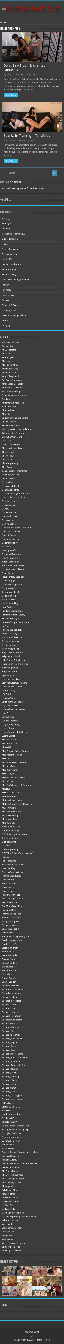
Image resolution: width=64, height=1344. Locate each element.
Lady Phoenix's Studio (12, 686)
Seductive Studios (10, 955)
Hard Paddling (8, 607)
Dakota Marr (8, 482)
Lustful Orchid (8, 736)
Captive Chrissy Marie (12, 437)
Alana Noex (7, 361)
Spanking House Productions (15, 1057)
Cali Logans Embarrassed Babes (17, 429)
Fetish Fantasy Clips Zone (13, 577)
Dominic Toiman (9, 535)
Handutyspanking (10, 603)
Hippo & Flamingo (10, 618)
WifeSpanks (7, 1239)
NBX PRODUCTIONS (11, 826)
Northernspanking (10, 830)
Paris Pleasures (9, 861)
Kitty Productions (10, 671)
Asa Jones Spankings (11, 391)
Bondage (6, 223)
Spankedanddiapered (12, 1019)
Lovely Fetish (8, 717)
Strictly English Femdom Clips (15, 1125)
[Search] (54, 173)
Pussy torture (8, 295)
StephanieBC (8, 1118)
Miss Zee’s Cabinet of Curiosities (17, 785)
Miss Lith (6, 758)
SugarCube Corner (11, 1141)
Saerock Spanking (10, 929)
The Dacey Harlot (10, 1171)
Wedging (6, 325)
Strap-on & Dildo (10, 305)
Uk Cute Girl (7, 1205)
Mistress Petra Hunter (12, 800)
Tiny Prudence (8, 1194)
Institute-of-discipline (12, 637)
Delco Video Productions (13, 497)
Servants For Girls (10, 959)
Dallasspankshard (10, 486)
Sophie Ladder (9, 982)
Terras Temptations (11, 1167)
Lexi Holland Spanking (12, 702)
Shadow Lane (8, 967)
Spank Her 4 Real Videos (13, 989)
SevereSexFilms (9, 963)
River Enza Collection (11, 917)
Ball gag (6, 218)
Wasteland (7, 1224)
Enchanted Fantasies (11, 554)
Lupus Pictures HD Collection (15, 732)
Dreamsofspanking (11, 539)
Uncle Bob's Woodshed (13, 1213)
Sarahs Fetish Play (10, 944)
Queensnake (8, 887)
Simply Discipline (10, 978)
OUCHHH (6, 845)
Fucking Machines (10, 254)
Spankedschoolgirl (11, 1027)
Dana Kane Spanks (10, 490)
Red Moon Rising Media (13, 906)
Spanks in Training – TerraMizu (27, 136)
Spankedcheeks (9, 1023)
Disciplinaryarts (9, 520)
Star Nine (6, 1110)
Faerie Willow (8, 573)
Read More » (11, 95)
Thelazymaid (8, 1186)
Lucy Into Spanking (11, 724)
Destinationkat (8, 505)
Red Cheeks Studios (11, 902)
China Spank (7, 459)
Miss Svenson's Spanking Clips (16, 777)
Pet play (5, 285)
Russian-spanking (10, 925)
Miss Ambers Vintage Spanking (16, 751)
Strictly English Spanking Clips (16, 1129)
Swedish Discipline (10, 1156)
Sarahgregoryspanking (13, 940)
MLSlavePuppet (9, 808)
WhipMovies (7, 1235)
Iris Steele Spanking (11, 645)
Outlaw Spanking (10, 849)
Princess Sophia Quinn (12, 872)
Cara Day (6, 440)
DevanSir (6, 509)
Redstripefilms (9, 910)
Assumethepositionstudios (14, 395)
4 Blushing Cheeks (10, 342)
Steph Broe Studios (11, 1114)
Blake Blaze (7, 414)
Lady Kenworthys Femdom (14, 683)
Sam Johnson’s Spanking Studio (16, 936)
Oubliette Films (9, 842)
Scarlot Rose (8, 951)
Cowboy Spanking (10, 474)
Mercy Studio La (9, 743)
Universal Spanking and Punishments (19, 1216)
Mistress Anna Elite (10, 792)
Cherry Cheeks (8, 452)
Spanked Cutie (8, 1008)
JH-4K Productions (10, 649)
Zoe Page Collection (11, 1250)
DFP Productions (9, 512)
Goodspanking (9, 596)
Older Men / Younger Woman (15, 279)
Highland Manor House (12, 611)
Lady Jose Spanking (11, 679)
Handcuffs (7, 259)
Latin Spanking (9, 690)
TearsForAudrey (9, 1160)
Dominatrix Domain (11, 531)
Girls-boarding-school (12, 584)
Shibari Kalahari (9, 970)
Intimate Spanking (10, 641)
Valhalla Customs (10, 1220)
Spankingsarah (9, 1088)
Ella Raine (6, 546)
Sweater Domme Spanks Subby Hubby (20, 1152)
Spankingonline (9, 1084)
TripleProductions (10, 1201)
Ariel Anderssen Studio (12, 387)
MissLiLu (6, 789)
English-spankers (10, 558)
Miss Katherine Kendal (12, 755)
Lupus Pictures (8, 728)
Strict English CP (9, 1122)
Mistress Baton (9, 796)
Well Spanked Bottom (12, 1228)
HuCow (5, 626)
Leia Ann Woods (9, 698)
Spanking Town (9, 1072)
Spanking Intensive (11, 1061)
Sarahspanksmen (10, 948)
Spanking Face (8, 1050)
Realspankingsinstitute (12, 898)
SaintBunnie (7, 932)
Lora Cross (7, 713)
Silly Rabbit (7, 974)
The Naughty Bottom (11, 1182)
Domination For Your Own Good (17, 527)
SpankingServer (9, 1091)
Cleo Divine (7, 467)
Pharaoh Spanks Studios (13, 864)
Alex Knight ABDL (10, 365)
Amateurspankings (11, 368)
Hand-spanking (9, 599)
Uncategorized (9, 310)
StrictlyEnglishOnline (11, 1133)
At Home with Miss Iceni (13, 403)
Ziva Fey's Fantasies (11, 1247)
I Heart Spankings (10, 633)
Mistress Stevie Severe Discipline (17, 804)
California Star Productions (14, 433)
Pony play (6, 290)
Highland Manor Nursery (13, 614)
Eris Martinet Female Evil (13, 565)
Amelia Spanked (9, 372)
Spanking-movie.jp (11, 1076)
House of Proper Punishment (15, 622)
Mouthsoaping (9, 274)
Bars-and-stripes (10, 406)
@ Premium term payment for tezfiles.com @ (23, 188)
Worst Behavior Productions (15, 1243)
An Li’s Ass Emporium (12, 380)
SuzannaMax (8, 1148)
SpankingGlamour (10, 1080)
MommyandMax (9, 819)
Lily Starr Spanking (10, 705)
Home (3, 22)
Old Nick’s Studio (10, 838)
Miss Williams (8, 781)
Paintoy (5, 857)
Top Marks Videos (10, 1197)
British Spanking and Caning (15, 418)
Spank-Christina (9, 997)
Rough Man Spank (10, 921)
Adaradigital (8, 357)
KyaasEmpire (8, 675)
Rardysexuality (9, 891)
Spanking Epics (9, 1046)
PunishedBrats (8, 879)
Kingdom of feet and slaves (15, 664)
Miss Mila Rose (9, 766)
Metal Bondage (9, 269)
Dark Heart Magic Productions (16, 493)
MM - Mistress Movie (11, 811)
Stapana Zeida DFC (11, 1107)
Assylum (6, 399)
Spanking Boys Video (12, 1035)
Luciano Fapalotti (10, 720)
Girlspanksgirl (8, 588)
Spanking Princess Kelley (13, 1065)
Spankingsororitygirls (12, 1095)
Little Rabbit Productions (13, 709)
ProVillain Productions (12, 876)
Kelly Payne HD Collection (13, 660)
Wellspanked (8, 1231)
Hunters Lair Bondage (12, 630)
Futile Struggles (9, 580)
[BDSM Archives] (32, 8)
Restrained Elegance (11, 914)
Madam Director (9, 739)
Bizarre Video (8, 410)
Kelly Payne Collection (12, 656)
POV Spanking (8, 868)
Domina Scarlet (9, 524)
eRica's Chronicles (10, 562)
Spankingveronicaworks (13, 1099)
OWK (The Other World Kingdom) (17, 853)
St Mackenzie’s (8, 1103)
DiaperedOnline (9, 516)
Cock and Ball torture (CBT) (14, 234)
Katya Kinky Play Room (12, 652)
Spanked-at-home (10, 1012)
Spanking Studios (10, 1069)
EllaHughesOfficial (10, 550)
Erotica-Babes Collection (13, 569)
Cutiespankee (8, 478)
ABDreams (7, 353)
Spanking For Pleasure (12, 1054)
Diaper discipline (10, 239)
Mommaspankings (10, 815)
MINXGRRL (7, 747)
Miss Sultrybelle (9, 773)
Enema (5, 244)
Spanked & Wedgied (11, 1001)
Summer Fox (8, 1144)
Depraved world (9, 501)
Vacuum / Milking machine (14, 315)
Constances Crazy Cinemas (14, 471)
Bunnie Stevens (9, 421)
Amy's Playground (10, 376)
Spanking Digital (9, 1042)
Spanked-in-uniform (11, 1016)
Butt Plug (6, 228)
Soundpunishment (10, 985)
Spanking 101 (8, 1031)
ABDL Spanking (9, 350)
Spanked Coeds (9, 1004)
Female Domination (11, 249)
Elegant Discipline (10, 543)
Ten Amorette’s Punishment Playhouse (19, 1163)
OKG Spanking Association (14, 834)
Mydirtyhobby (8, 823)
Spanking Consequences (13, 1038)
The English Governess (12, 1175)
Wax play (6, 320)
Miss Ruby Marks (10, 770)
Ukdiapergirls (8, 1209)
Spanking (27, 75)
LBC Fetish (6, 694)
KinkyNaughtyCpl (10, 667)
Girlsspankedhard (10, 592)
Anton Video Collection (12, 384)
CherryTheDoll (9, 456)
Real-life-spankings (11, 895)
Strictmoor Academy (11, 1137)
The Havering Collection (13, 1178)
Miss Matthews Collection (14, 762)
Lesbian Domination (11, 264)
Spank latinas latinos (11, 993)
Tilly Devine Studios (11, 1190)
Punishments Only (10, 883)
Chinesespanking (10, 463)
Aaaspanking (8, 346)
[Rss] (32, 1336)
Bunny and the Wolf (11, 425)
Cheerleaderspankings (12, 448)
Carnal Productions (11, 444)
